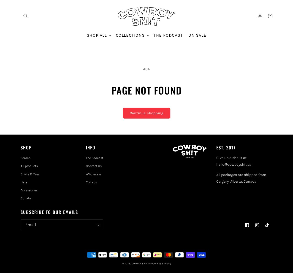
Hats (24, 182)
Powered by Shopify (159, 263)
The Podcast (94, 158)
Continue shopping (146, 113)
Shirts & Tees (30, 174)
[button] (26, 16)
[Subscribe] (98, 224)
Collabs (26, 198)
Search (25, 158)
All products (29, 166)
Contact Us (94, 166)
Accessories (29, 190)
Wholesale (93, 174)
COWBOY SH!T (139, 263)
